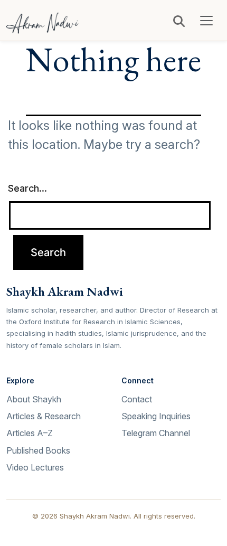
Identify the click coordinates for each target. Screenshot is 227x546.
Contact (136, 399)
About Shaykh (33, 399)
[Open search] (179, 21)
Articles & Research (43, 416)
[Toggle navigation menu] (206, 21)
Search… (27, 188)
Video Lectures (35, 467)
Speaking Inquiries (156, 416)
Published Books (38, 450)
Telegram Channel (155, 433)
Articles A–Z (29, 433)
